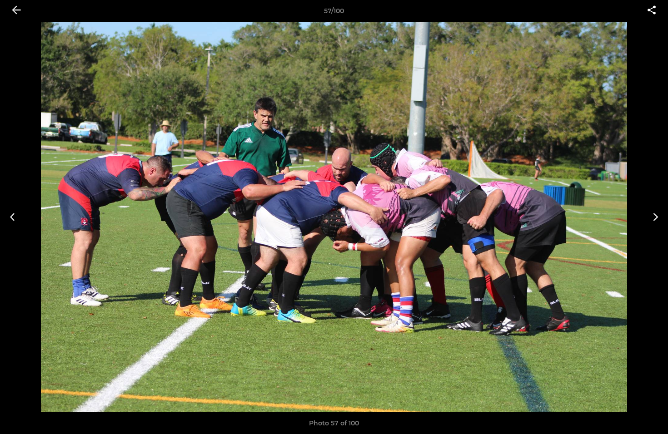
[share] (651, 11)
